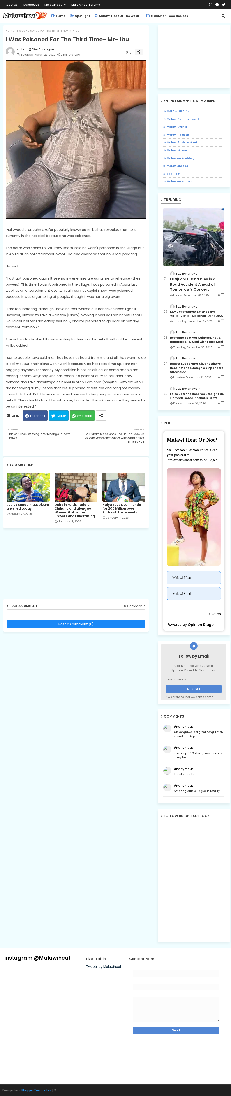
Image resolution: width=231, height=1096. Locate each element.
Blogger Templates (36, 1090)
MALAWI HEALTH (178, 111)
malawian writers (179, 181)
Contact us (31, 4)
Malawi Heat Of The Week (118, 16)
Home (60, 16)
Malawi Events (177, 127)
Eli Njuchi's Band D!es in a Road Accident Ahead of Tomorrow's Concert (192, 284)
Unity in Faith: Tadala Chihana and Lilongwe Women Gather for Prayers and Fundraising (75, 510)
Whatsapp (84, 416)
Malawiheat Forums (85, 4)
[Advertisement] (79, 565)
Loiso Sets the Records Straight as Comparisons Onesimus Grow (197, 396)
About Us (11, 4)
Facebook (37, 416)
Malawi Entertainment (183, 119)
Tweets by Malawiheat (103, 966)
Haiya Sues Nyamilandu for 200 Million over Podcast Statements (121, 508)
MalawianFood (177, 166)
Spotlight (82, 16)
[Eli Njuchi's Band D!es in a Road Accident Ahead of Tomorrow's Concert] (193, 237)
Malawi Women (178, 150)
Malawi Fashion (178, 135)
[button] (223, 16)
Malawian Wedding (181, 158)
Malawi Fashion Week (182, 142)
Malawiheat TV (55, 4)
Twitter (61, 416)
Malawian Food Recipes (169, 16)
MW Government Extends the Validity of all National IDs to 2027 (197, 314)
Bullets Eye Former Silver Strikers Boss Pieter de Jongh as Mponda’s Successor (196, 368)
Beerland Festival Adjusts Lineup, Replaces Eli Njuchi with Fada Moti (196, 340)
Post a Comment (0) (76, 624)
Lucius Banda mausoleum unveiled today (28, 507)
